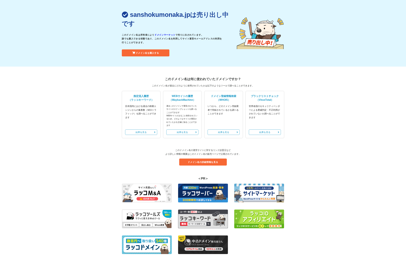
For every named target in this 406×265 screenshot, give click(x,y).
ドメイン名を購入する (147, 53)
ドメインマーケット (164, 35)
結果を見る (141, 132)
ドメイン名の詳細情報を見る (203, 162)
